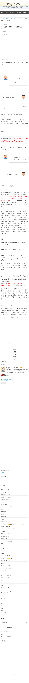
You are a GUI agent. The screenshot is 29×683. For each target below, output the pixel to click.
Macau (2, 519)
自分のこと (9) (4, 538)
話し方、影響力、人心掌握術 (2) (7, 568)
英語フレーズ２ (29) (5, 509)
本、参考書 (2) (4, 572)
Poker (7, 12)
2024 (3, 596)
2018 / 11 (5, 614)
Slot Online (12, 12)
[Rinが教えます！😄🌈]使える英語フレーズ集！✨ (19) (12, 524)
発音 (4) (2, 550)
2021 (3, 603)
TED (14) (3, 531)
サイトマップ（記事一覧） (6, 636)
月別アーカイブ (6, 592)
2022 (3, 601)
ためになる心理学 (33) (5, 499)
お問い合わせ (3, 634)
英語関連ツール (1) (5, 587)
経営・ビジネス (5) (5, 543)
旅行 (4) (2, 553)
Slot (2, 582)
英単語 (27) (3, 511)
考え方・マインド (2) (5, 565)
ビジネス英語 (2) (4, 570)
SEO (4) (2, 548)
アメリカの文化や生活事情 (21, 12)
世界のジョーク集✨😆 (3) (6, 558)
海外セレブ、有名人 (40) (6, 497)
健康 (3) (2, 563)
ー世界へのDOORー (14, 4)
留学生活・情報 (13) (5, 533)
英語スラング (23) (4, 514)
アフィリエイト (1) (5, 577)
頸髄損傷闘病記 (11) (5, 536)
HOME (2, 12)
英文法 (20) (3, 516)
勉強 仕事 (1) (4, 580)
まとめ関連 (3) (4, 560)
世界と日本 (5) (4, 546)
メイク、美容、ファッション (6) (7, 541)
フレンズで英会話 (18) (5, 526)
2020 (3, 605)
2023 (3, 598)
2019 (3, 608)
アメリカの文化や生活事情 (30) (7, 506)
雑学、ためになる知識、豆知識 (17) (8, 528)
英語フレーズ (5, 31)
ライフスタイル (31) (5, 502)
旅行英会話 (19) (4, 521)
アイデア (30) (4, 504)
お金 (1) (2, 585)
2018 (3, 610)
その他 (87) (3, 492)
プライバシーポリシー (5, 631)
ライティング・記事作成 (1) (6, 575)
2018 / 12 (6, 612)
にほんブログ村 (4, 380)
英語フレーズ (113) (5, 489)
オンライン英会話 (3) (5, 555)
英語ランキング (4, 376)
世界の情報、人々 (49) (5, 494)
